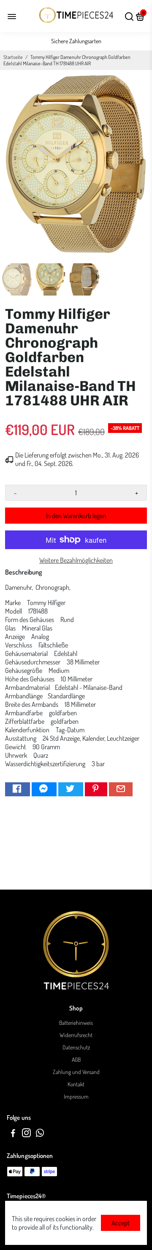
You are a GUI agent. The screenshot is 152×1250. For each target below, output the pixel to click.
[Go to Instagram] (26, 1134)
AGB (76, 1059)
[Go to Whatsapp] (40, 1134)
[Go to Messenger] (44, 789)
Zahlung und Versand (76, 1071)
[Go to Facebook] (17, 789)
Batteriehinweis (76, 1022)
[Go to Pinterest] (96, 789)
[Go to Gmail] (121, 789)
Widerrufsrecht (76, 1034)
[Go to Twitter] (70, 789)
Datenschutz (76, 1047)
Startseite (13, 57)
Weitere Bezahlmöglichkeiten (76, 560)
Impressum (76, 1096)
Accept (120, 1223)
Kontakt (76, 1084)
